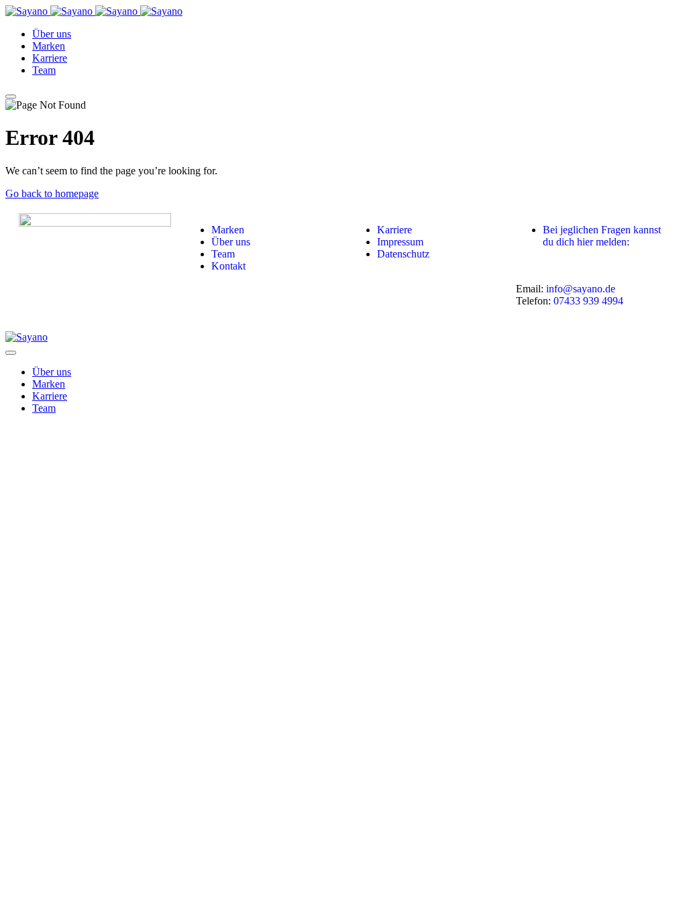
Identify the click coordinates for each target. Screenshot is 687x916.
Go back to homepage (52, 193)
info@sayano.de (580, 288)
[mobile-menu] (10, 97)
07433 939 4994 (588, 300)
